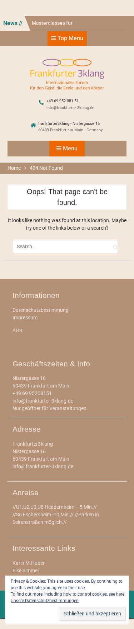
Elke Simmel (26, 570)
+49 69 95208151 (32, 393)
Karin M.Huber (29, 563)
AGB (18, 330)
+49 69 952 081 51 (62, 101)
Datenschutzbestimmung (41, 310)
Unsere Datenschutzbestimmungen (45, 600)
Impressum (25, 317)
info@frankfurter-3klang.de (70, 107)
